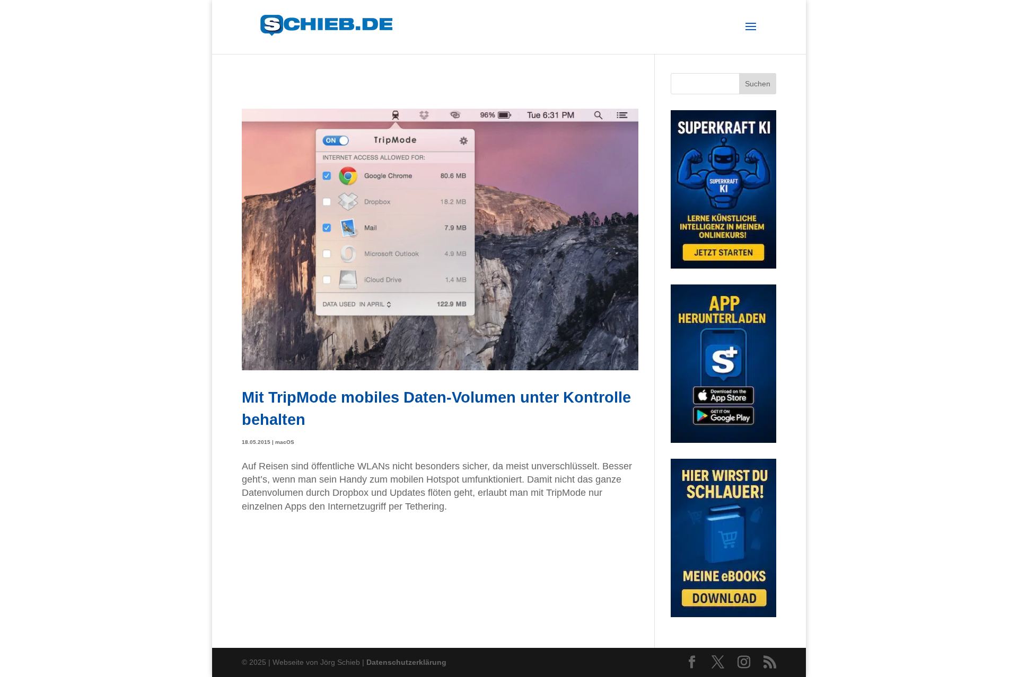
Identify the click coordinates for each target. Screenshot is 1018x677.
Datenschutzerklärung (406, 662)
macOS (284, 442)
